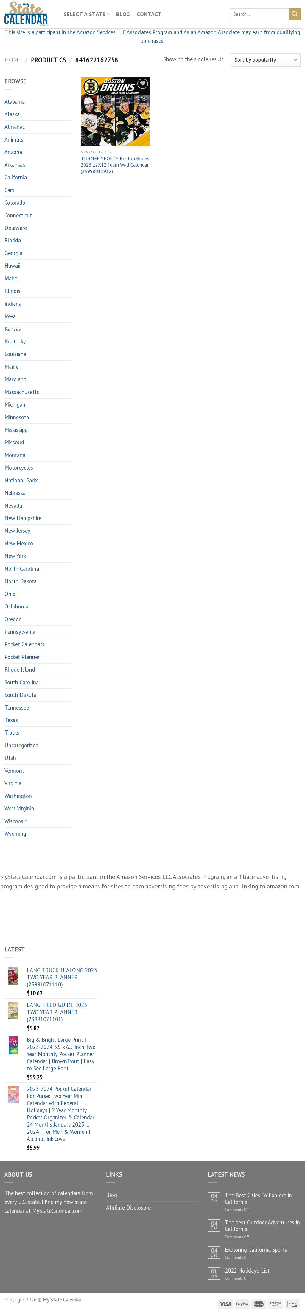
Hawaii (12, 265)
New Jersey (17, 530)
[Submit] (295, 14)
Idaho (11, 278)
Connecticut (18, 215)
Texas (11, 720)
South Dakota (20, 694)
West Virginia (19, 808)
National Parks (21, 480)
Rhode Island (19, 669)
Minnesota (16, 417)
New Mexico (18, 543)
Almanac (14, 126)
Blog (123, 14)
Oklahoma (16, 606)
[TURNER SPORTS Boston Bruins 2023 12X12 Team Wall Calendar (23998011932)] (115, 111)
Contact (149, 14)
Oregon (13, 619)
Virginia (12, 783)
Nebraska (15, 492)
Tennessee (16, 707)
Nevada (13, 505)
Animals (13, 139)
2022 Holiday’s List (247, 1270)
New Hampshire (22, 518)
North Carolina (21, 568)
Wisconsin (15, 821)
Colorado (14, 202)
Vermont (14, 770)
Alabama (14, 101)
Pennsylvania (19, 631)
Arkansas (14, 164)
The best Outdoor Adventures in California (262, 1225)
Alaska (12, 114)
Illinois (12, 290)
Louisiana (15, 353)
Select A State (85, 14)
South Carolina (21, 682)
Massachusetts (21, 392)
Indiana (12, 303)
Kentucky (15, 341)
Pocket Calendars (24, 644)
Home (12, 60)
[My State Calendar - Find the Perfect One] (29, 14)
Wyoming (15, 833)
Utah (10, 757)
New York (15, 555)
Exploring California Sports (256, 1249)
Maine (11, 366)
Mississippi (16, 429)
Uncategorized (21, 745)
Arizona (13, 152)
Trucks (11, 732)
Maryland (15, 379)
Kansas (12, 328)
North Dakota (20, 581)
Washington (18, 795)
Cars (9, 190)
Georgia (13, 253)
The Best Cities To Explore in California (258, 1198)
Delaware (15, 227)
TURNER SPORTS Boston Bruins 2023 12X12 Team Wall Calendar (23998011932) (115, 165)
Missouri (14, 442)
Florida (12, 240)
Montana (14, 455)
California (15, 177)
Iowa (10, 316)
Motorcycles (18, 467)
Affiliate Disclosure (128, 1207)
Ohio (9, 593)
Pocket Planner (22, 657)
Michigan (14, 404)
